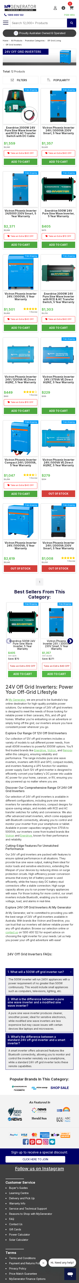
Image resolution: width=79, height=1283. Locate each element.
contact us (12, 932)
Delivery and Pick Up (22, 1198)
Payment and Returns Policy (26, 1263)
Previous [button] (9, 641)
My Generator (17, 699)
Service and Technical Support (28, 1208)
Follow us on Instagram (39, 1168)
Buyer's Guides (18, 1187)
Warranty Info (17, 1203)
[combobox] (38, 23)
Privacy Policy (17, 1268)
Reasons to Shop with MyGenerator (30, 1213)
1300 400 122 (16, 15)
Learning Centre (19, 1193)
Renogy (67, 750)
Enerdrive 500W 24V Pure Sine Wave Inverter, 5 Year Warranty (22, 645)
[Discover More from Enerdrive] (19, 1088)
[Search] (71, 23)
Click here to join (35, 1159)
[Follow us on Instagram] (46, 1141)
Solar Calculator (18, 1239)
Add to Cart (22, 674)
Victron (51, 750)
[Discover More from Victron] (39, 1088)
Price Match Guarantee (23, 1273)
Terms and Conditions (22, 1258)
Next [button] (70, 641)
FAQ (11, 1219)
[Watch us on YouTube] (39, 1141)
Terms (11, 1253)
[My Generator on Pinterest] (32, 1141)
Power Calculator (19, 1234)
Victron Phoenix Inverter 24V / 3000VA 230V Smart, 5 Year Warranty (56, 645)
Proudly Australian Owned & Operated (42, 33)
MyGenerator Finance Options (27, 1278)
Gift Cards (15, 1229)
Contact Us (15, 1224)
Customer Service (20, 1182)
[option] (39, 33)
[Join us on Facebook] (26, 1141)
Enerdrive (40, 750)
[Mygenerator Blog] (52, 1141)
